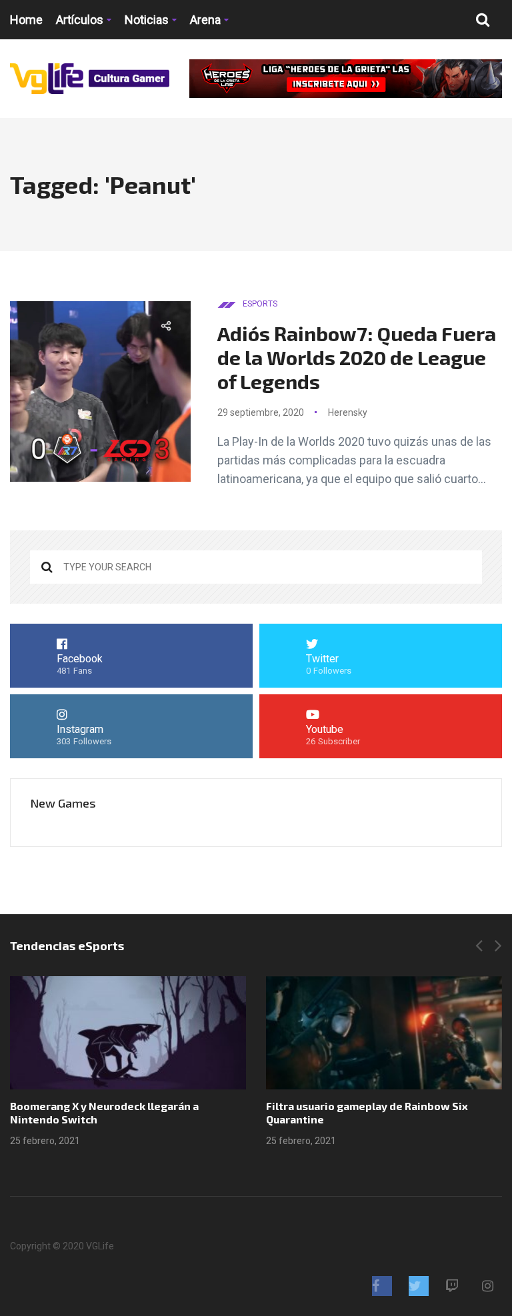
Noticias (147, 20)
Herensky (347, 412)
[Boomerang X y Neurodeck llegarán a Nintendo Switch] (128, 1032)
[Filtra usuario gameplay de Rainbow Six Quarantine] (384, 1032)
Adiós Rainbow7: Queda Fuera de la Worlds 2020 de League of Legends (356, 357)
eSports (260, 304)
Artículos (79, 20)
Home (26, 20)
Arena (205, 20)
